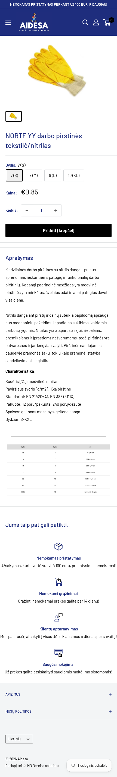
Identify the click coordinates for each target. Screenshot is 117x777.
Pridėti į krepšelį (58, 230)
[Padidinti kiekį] (55, 210)
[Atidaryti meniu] (8, 23)
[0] (107, 22)
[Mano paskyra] (96, 22)
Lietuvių (14, 739)
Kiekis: (11, 210)
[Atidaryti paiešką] (85, 22)
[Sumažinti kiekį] (27, 210)
